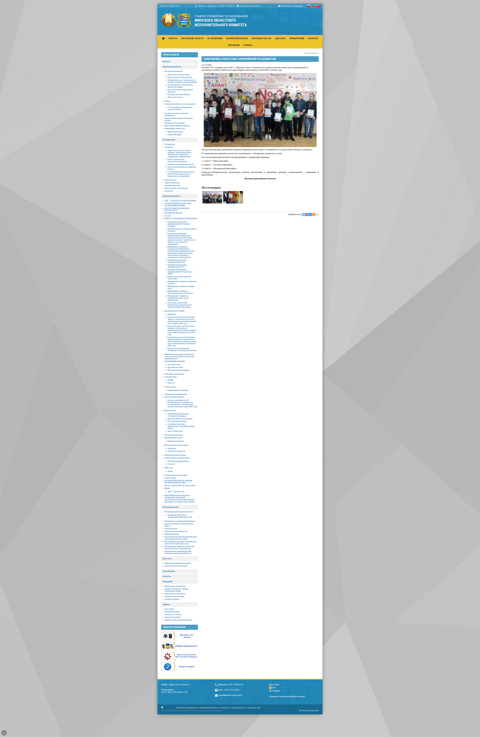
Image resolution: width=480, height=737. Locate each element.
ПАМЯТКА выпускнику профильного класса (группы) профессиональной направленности (179, 356)
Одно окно (167, 559)
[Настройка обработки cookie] (4, 733)
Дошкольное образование (179, 75)
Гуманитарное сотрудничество (177, 458)
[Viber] (306, 214)
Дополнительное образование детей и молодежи (180, 86)
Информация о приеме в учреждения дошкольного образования (178, 298)
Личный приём (168, 571)
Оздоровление (170, 377)
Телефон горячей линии (174, 596)
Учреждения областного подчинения (179, 104)
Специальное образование (179, 94)
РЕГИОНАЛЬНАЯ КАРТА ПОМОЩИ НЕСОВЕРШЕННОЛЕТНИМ (178, 482)
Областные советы (175, 97)
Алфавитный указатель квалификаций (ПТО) (177, 266)
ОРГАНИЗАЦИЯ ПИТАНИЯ (174, 361)
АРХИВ (170, 380)
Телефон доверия (171, 599)
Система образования (173, 71)
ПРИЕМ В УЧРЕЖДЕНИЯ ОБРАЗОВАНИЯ (180, 219)
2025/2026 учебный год (174, 374)
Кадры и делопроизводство (176, 531)
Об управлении (168, 140)
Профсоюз (168, 191)
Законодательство (170, 507)
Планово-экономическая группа (181, 164)
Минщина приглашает (173, 438)
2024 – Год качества (176, 492)
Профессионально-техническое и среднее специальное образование (182, 81)
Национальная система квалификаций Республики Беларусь (179, 224)
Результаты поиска (172, 617)
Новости (315, 53)
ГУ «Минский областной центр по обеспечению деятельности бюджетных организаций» (181, 174)
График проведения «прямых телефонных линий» (176, 590)
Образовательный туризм (175, 455)
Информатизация (171, 534)
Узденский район (175, 135)
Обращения (167, 582)
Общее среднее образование (180, 77)
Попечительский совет (173, 435)
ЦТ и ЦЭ (167, 216)
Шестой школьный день (174, 397)
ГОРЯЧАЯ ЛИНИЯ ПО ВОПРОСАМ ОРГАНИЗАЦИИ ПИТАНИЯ (177, 204)
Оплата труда (170, 478)
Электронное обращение (174, 586)
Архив (170, 471)
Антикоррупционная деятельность (178, 512)
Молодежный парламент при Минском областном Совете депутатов (180, 543)
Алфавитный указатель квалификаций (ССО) (177, 261)
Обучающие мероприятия (178, 461)
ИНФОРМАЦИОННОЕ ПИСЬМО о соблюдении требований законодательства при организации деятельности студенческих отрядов (179, 499)
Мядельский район (175, 132)
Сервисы (166, 604)
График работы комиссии (178, 390)
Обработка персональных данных (178, 620)
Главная (307, 53)
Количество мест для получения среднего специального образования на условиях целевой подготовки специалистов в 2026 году (182, 330)
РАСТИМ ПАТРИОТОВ (173, 213)
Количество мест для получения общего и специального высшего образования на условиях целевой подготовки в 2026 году (182, 320)
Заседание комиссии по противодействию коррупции (180, 516)
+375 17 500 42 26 (227, 6)
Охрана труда (170, 387)
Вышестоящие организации (176, 188)
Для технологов (174, 365)
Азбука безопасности (176, 451)
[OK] (313, 214)
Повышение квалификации (175, 394)
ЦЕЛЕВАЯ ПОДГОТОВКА (174, 311)
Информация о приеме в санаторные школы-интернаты (180, 292)
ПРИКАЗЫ (172, 314)
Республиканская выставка (175, 475)
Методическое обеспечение (176, 445)
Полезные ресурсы (172, 612)
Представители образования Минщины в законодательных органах (180, 538)
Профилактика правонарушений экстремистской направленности (178, 552)
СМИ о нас (168, 468)
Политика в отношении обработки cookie (287, 696)
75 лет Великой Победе (177, 421)
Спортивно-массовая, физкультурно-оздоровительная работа (181, 426)
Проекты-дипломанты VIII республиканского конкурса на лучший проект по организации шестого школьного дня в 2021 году (182, 403)
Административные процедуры (177, 563)
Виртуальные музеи (176, 441)
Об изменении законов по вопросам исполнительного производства (179, 547)
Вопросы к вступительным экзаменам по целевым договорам (182, 349)
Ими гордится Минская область (177, 126)
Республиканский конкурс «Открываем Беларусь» (178, 415)
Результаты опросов (173, 614)
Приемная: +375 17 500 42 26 (230, 684)
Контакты (172, 464)
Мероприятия (170, 410)
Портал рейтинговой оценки (176, 566)
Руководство (169, 144)
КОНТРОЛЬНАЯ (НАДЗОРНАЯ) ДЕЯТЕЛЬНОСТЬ (176, 209)
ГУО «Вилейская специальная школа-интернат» (180, 108)
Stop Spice (172, 448)
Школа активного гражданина (180, 419)
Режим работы (170, 180)
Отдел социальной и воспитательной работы (178, 160)
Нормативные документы (175, 594)
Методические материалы (178, 370)
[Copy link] (317, 214)
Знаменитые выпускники (174, 123)
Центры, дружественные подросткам (179, 485)
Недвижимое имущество (174, 128)
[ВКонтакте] (310, 214)
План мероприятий (172, 185)
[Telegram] (303, 214)
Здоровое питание (175, 367)
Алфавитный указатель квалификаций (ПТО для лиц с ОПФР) (180, 272)
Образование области (171, 67)
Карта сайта (169, 609)
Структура (168, 147)
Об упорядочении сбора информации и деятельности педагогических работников (180, 305)
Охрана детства (171, 529)
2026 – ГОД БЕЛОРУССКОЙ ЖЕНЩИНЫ (180, 201)
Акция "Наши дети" (175, 431)
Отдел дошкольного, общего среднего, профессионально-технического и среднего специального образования (180, 153)
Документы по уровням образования (179, 521)
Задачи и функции (172, 183)
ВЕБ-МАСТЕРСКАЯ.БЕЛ (309, 711)
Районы (167, 101)
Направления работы (171, 196)
